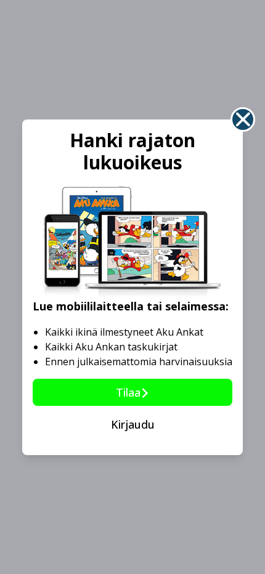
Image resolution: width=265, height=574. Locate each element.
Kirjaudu (133, 424)
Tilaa (128, 392)
